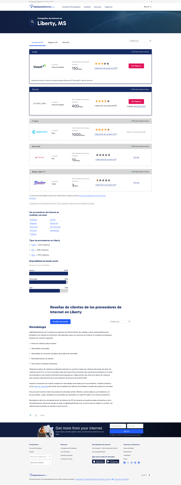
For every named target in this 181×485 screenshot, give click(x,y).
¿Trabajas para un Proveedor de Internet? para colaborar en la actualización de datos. (62, 203)
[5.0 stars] (108, 129)
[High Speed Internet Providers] (41, 6)
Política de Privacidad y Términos (101, 479)
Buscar (146, 7)
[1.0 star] (96, 129)
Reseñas (87, 7)
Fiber (33, 255)
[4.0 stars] (105, 129)
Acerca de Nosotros (128, 448)
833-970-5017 (140, 106)
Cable (33, 245)
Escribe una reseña (60, 322)
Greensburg (54, 230)
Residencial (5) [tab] (37, 42)
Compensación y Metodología (83, 479)
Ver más (136, 157)
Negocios (108, 7)
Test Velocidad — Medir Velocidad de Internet (104, 448)
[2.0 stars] (99, 129)
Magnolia (33, 223)
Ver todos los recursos (66, 459)
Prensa (125, 459)
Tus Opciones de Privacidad (121, 479)
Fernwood (33, 227)
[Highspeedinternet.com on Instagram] (132, 463)
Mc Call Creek (55, 227)
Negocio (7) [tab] (53, 42)
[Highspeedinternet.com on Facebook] (124, 463)
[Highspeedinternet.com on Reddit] (135, 463)
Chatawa (33, 234)
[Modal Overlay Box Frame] (90, 429)
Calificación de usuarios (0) (105, 160)
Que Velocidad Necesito (98, 452)
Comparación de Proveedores (69, 448)
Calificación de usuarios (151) (105, 134)
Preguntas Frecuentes (66, 455)
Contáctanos (126, 455)
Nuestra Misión (127, 452)
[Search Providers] (49, 457)
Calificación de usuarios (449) (105, 68)
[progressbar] (48, 273)
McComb (33, 230)
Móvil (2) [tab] (66, 42)
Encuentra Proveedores (71, 7)
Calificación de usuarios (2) (105, 185)
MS (36, 415)
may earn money (35, 1)
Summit (53, 220)
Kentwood (54, 223)
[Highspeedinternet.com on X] (128, 463)
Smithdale (33, 220)
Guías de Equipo (65, 452)
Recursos (97, 7)
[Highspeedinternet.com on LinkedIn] (139, 463)
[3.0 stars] (102, 129)
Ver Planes (134, 66)
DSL (32, 250)
